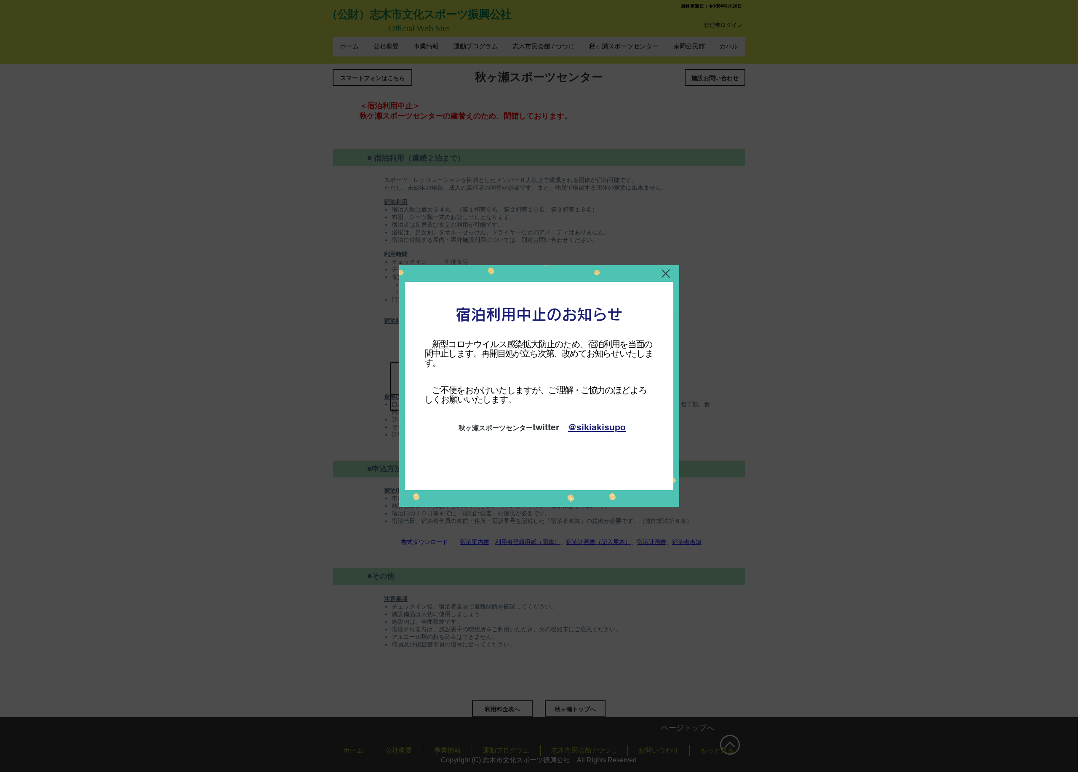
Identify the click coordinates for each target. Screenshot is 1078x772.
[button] (666, 273)
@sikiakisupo (597, 427)
